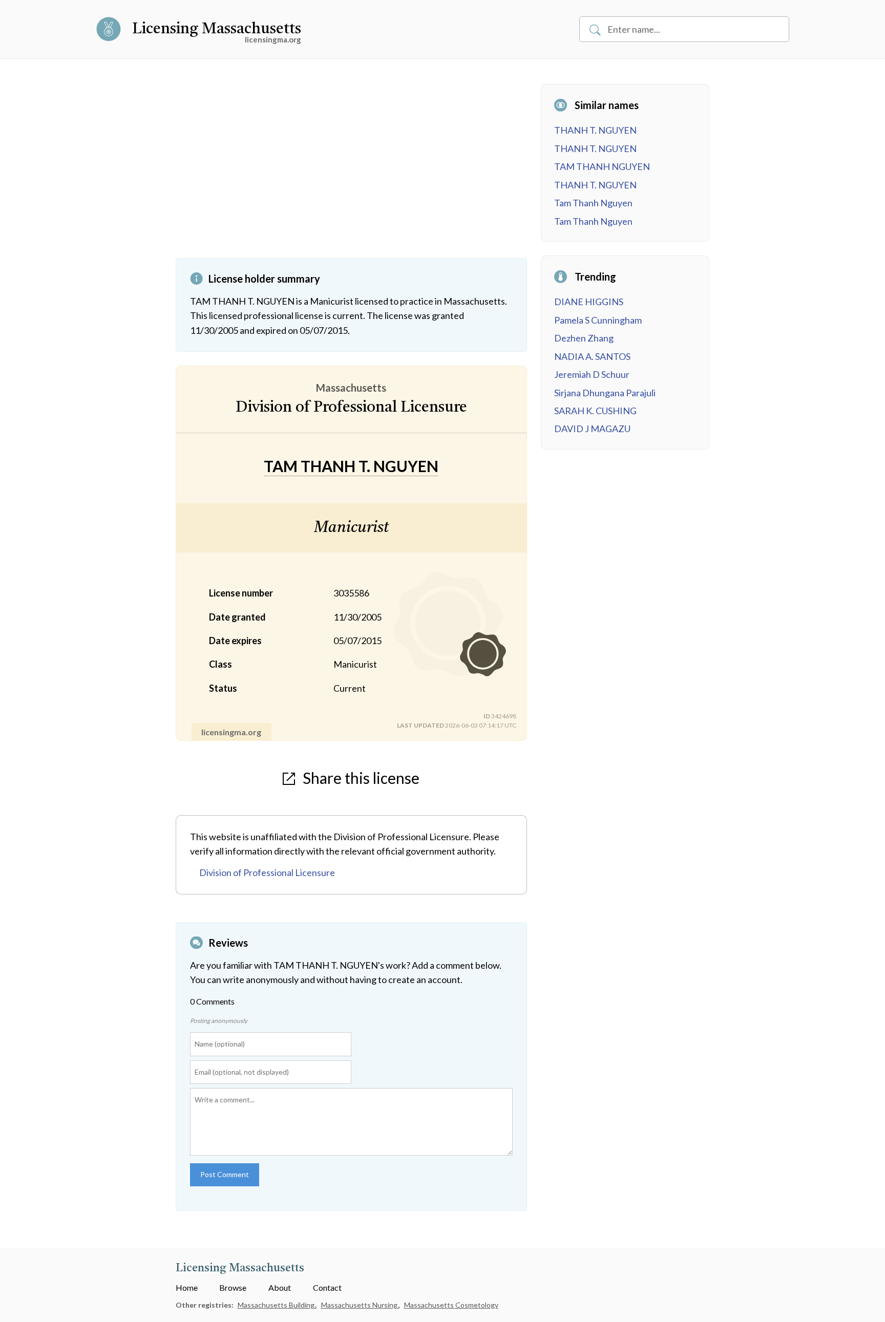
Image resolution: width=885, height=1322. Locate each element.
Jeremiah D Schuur (591, 374)
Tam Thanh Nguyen (593, 202)
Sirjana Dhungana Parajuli (605, 392)
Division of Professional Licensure (267, 872)
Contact (327, 1287)
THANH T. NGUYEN (595, 130)
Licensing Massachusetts (216, 29)
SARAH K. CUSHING (595, 410)
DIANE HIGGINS (588, 301)
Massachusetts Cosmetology (451, 1304)
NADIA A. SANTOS (592, 356)
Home (187, 1287)
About (279, 1287)
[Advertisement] (351, 171)
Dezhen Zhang (584, 338)
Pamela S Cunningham (598, 320)
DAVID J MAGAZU (592, 428)
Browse (232, 1287)
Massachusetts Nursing (360, 1304)
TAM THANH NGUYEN (602, 166)
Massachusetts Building (277, 1304)
